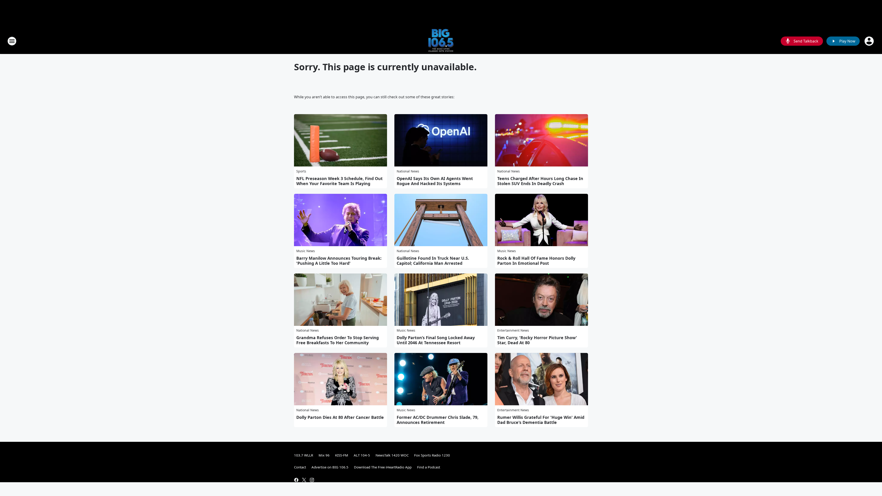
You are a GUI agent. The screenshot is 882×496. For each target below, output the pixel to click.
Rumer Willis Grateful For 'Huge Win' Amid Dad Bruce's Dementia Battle (540, 420)
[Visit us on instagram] (312, 480)
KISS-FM (341, 455)
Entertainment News (513, 330)
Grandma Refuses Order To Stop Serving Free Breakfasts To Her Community (337, 340)
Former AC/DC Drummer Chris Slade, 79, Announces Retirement (437, 420)
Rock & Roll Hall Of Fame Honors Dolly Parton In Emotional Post (536, 261)
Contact (300, 467)
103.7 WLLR (303, 455)
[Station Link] (441, 41)
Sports (301, 171)
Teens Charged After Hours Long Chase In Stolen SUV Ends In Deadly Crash (540, 181)
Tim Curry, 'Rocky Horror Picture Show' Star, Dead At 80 (537, 340)
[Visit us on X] (304, 480)
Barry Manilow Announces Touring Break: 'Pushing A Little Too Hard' (339, 261)
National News (408, 171)
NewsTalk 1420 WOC (392, 455)
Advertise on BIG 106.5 (329, 467)
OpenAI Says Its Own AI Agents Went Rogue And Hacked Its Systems (435, 181)
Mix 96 (324, 455)
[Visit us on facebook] (296, 480)
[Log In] (870, 41)
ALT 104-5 (362, 455)
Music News (305, 251)
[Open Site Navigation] (12, 41)
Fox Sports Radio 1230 (432, 455)
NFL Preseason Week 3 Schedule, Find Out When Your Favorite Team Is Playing (339, 181)
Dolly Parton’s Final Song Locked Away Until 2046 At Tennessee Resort (436, 340)
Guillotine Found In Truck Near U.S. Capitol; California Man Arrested (433, 261)
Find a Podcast (428, 467)
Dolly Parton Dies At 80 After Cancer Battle (340, 417)
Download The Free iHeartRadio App (383, 467)
